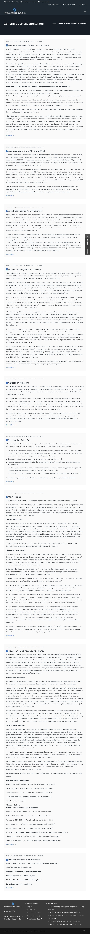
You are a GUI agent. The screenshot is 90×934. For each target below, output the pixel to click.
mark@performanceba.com (27, 2)
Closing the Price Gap (19, 440)
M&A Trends (14, 497)
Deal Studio (44, 931)
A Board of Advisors (18, 383)
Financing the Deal (33, 919)
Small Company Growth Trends (24, 269)
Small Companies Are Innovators (25, 211)
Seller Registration (53, 4)
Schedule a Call (44, 2)
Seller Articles (31, 913)
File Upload (82, 4)
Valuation (30, 910)
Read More (10, 136)
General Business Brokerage (27, 41)
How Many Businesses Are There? (26, 651)
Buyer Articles (32, 916)
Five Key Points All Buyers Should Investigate (65, 924)
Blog (28, 907)
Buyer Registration (69, 4)
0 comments (40, 41)
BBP (9, 41)
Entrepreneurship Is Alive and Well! (27, 151)
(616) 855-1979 (9, 2)
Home (54, 24)
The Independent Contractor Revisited (28, 45)
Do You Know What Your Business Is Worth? (64, 912)
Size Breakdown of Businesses (24, 859)
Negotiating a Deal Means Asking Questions (64, 921)
